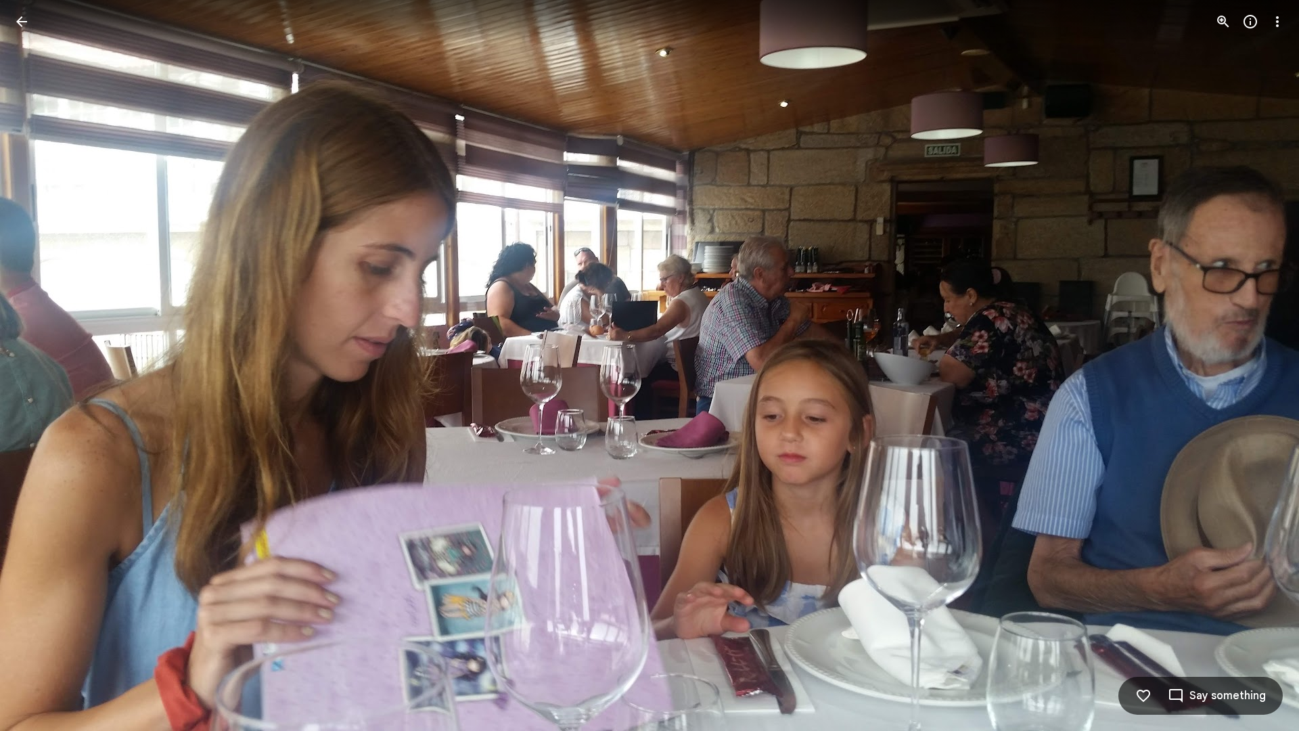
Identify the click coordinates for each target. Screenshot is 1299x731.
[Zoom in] (1223, 21)
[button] (38, 365)
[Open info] (1250, 21)
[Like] (1143, 696)
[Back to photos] (21, 21)
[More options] (1277, 21)
